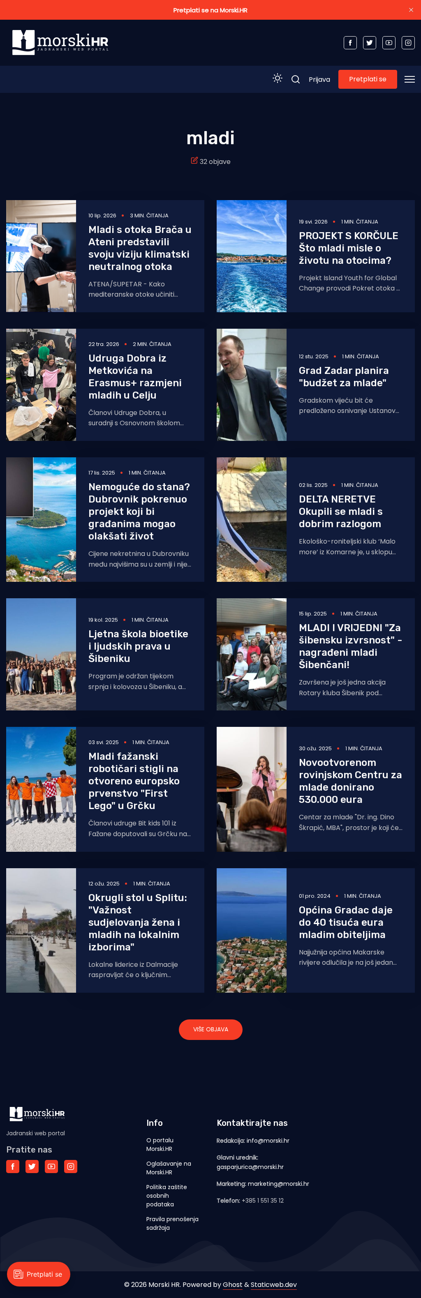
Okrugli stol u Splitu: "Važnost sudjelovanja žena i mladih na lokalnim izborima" (137, 922)
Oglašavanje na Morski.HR (168, 1168)
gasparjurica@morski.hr (250, 1167)
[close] (411, 9)
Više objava (210, 1029)
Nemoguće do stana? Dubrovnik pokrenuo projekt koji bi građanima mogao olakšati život (139, 511)
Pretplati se (367, 79)
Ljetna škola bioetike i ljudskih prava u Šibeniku (138, 646)
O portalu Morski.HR (159, 1144)
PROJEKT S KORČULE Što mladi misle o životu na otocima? (348, 248)
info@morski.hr (268, 1141)
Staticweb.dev (274, 1284)
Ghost (233, 1284)
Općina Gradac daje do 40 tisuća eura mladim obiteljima (346, 922)
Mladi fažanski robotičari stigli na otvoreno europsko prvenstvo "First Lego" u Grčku (134, 781)
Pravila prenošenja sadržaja (172, 1223)
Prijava (319, 79)
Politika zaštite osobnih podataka (166, 1195)
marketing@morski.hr (278, 1184)
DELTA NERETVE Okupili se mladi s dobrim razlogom (341, 511)
